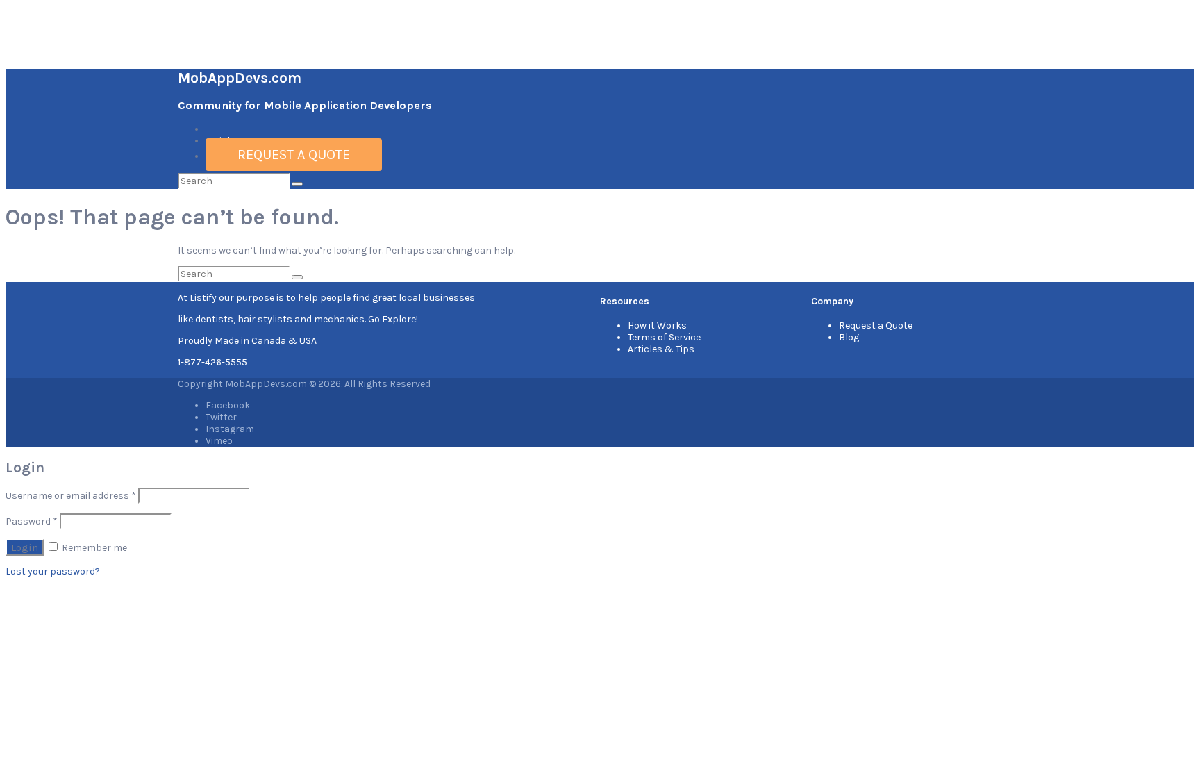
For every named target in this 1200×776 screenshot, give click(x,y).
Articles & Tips (661, 349)
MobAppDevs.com (239, 77)
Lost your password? (53, 571)
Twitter (221, 417)
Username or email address (71, 496)
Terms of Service (664, 337)
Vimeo (219, 441)
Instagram (230, 429)
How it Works (657, 325)
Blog (849, 337)
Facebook (228, 405)
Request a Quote (294, 155)
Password (32, 521)
